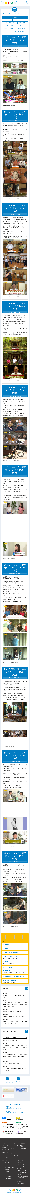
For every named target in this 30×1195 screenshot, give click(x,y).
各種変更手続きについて (8, 1169)
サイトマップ (20, 1162)
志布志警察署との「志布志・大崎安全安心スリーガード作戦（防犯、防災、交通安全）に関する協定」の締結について (15, 1004)
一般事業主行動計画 (22, 1172)
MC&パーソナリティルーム (11, 957)
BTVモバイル (5, 1152)
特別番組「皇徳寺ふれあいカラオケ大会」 (14, 1016)
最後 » (4, 941)
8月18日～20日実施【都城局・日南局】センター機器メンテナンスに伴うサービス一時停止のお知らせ (15, 1056)
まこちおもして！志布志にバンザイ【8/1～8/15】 (15, 306)
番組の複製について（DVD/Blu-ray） (14, 976)
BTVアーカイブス (22, 25)
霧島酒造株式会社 (21, 1183)
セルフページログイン (7, 1176)
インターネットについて (8, 1164)
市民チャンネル (5, 1154)
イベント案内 (8, 967)
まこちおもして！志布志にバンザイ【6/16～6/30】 (15, 567)
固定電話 (4, 1147)
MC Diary (10, 962)
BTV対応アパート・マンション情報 (7, 1082)
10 (8, 937)
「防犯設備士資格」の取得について (12, 1011)
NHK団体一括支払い (22, 1170)
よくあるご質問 (18, 1082)
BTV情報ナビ (6, 19)
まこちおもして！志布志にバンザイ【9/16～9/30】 (15, 40)
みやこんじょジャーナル (20, 19)
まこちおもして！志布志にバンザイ (11, 105)
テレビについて (6, 1162)
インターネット (5, 1145)
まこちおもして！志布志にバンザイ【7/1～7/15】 (15, 470)
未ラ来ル (6, 31)
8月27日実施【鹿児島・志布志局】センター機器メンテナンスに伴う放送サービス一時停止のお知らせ (15, 1047)
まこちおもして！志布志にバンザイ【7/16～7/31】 (15, 390)
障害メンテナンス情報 (9, 1031)
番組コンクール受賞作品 (11, 952)
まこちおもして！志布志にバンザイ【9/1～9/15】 (15, 114)
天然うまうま (13, 25)
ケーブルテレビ (5, 1143)
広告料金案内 (14, 972)
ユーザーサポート (6, 1157)
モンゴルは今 (5, 25)
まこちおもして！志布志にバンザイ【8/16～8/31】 (15, 208)
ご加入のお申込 (15, 1143)
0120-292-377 (7, 1120)
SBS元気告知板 (22, 22)
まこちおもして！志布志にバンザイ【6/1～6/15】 (15, 672)
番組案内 (7, 944)
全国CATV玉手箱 (21, 28)
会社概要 (19, 1174)
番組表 (6, 948)
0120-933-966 (7, 1124)
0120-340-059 (21, 1124)
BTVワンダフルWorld (8, 28)
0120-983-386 (21, 1120)
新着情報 (5, 988)
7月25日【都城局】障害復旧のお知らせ (13, 1063)
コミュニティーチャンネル (8, 1178)
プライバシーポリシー (22, 1164)
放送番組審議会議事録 (9, 981)
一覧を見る (26, 989)
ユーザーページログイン (8, 1174)
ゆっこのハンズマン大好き (9, 22)
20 (12, 937)
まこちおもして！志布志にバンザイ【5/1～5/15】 (15, 855)
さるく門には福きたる (19, 31)
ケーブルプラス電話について (9, 1167)
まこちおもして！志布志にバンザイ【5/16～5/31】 (15, 755)
